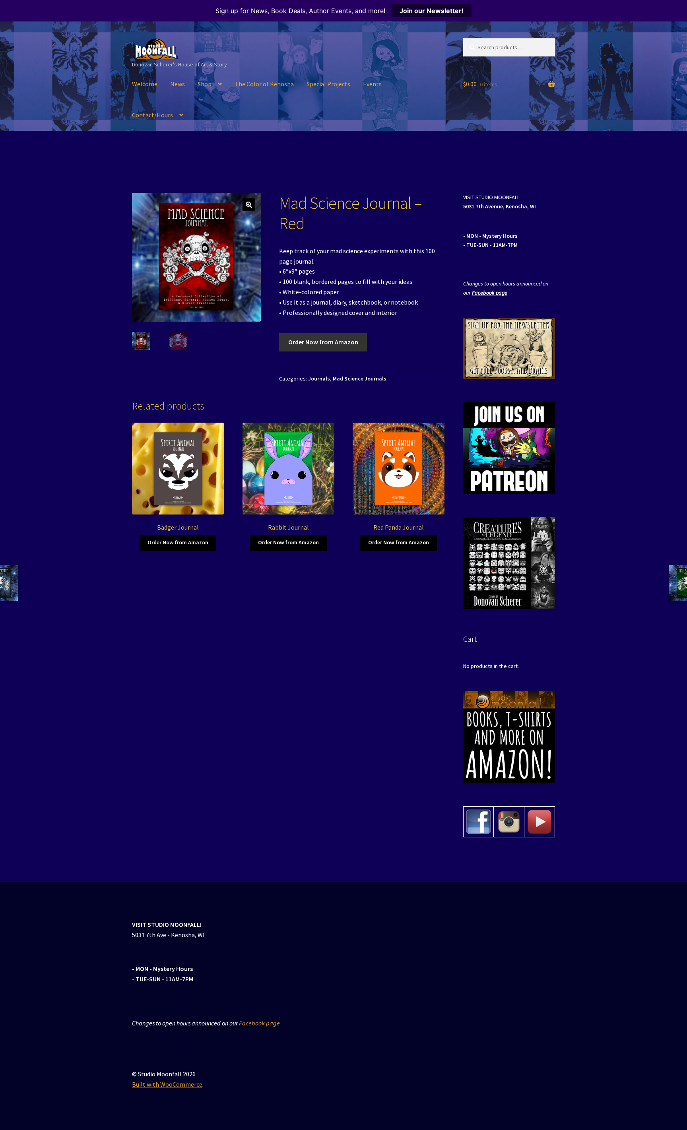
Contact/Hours (152, 115)
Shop (205, 84)
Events (372, 84)
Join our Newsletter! (432, 11)
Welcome (144, 84)
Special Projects (328, 84)
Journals (319, 378)
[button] (249, 204)
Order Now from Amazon (323, 342)
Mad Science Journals (359, 378)
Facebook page (489, 292)
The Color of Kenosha (264, 84)
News (177, 84)
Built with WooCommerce (167, 1084)
